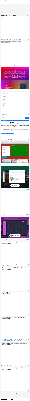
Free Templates (4, 114)
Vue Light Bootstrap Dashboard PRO (7, 189)
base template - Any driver (5, 314)
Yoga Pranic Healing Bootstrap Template (8, 164)
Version (28, 15)
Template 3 (3, 89)
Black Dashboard (4, 239)
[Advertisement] (15, 7)
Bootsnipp (2, 1)
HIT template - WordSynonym (6, 365)
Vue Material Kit (4, 214)
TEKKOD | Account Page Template (7, 139)
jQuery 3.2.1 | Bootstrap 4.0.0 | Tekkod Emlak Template (11, 39)
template (2, 290)
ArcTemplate (3, 390)
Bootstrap (7, 0)
